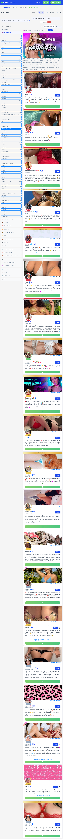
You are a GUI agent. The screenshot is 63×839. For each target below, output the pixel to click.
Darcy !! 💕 (28, 706)
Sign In (38, 2)
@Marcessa (27, 134)
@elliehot (27, 590)
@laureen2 (27, 283)
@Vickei (26, 96)
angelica (27, 744)
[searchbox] (55, 18)
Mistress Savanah (30, 668)
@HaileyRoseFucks (29, 399)
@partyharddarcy (28, 707)
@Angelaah (27, 172)
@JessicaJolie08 (28, 513)
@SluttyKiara (27, 476)
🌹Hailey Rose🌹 (30, 398)
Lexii (26, 786)
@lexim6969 (27, 788)
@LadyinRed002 (28, 825)
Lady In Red (28, 824)
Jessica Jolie (28, 511)
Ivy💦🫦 (27, 132)
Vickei (27, 94)
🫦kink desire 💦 (30, 212)
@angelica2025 (28, 745)
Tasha (27, 282)
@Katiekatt (27, 628)
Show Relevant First (49, 26)
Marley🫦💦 (28, 244)
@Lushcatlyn (27, 438)
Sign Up (46, 2)
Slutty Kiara (28, 475)
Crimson (27, 551)
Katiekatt (27, 627)
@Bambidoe (27, 363)
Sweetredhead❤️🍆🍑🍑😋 (33, 362)
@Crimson (27, 552)
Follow (50, 30)
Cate (26, 437)
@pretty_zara (28, 323)
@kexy (26, 213)
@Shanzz (27, 245)
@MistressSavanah (29, 669)
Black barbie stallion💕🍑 (32, 170)
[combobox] (53, 18)
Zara (26, 321)
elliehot (27, 589)
